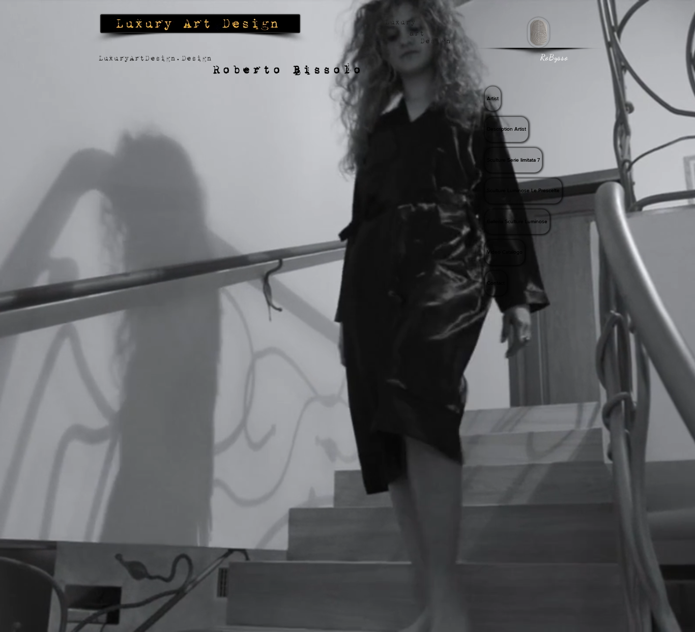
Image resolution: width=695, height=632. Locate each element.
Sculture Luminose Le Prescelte (523, 190)
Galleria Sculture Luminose (517, 221)
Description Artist (506, 129)
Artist (493, 98)
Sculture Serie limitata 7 (513, 160)
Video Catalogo (505, 252)
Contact (496, 283)
